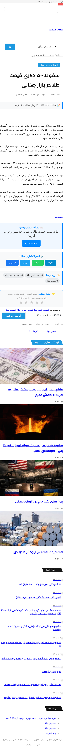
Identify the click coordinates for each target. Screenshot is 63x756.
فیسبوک (12, 262)
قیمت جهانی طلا (25, 310)
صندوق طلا (51, 723)
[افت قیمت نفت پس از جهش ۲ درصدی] (31, 528)
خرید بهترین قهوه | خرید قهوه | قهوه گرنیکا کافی (31, 718)
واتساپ (37, 262)
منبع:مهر (58, 217)
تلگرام (51, 262)
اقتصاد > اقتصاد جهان (43, 55)
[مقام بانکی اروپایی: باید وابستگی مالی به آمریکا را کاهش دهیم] (31, 366)
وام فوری (51, 733)
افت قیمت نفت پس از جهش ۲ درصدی (38, 552)
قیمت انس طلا (41, 310)
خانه (58, 55)
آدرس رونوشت (13, 315)
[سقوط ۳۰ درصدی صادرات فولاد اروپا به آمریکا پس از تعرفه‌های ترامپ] (31, 422)
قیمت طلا (11, 310)
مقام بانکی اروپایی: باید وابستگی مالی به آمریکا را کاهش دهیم (35, 392)
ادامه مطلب (31, 243)
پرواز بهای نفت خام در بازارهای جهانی (39, 501)
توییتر (25, 262)
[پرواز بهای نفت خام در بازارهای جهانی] (31, 478)
